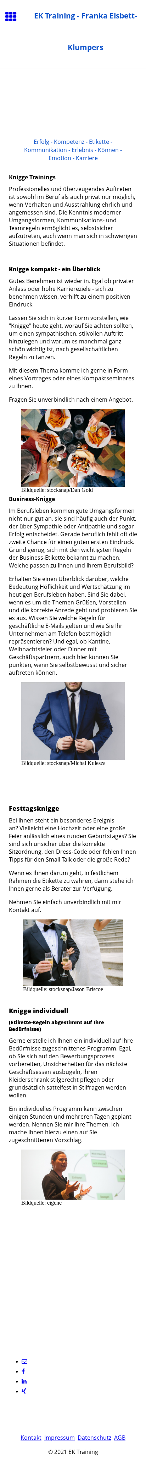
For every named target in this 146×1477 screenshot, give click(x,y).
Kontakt (31, 1437)
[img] (73, 98)
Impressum (59, 1437)
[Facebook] (23, 1371)
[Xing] (24, 1391)
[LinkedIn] (24, 1381)
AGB (119, 1437)
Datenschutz (94, 1437)
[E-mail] (24, 1361)
